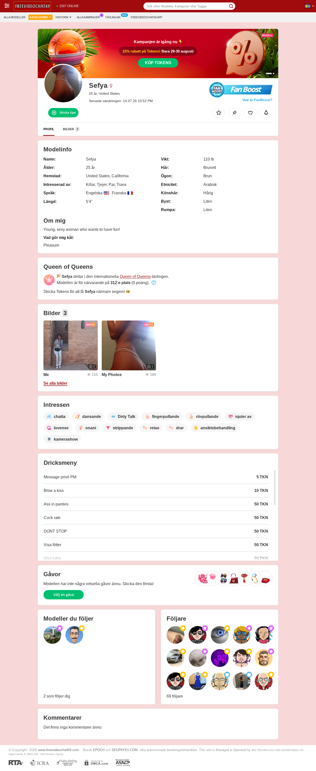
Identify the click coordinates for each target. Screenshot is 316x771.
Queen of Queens (135, 276)
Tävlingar (112, 17)
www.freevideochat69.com (58, 750)
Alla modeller (14, 17)
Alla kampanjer (88, 17)
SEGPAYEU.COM (125, 750)
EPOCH (98, 750)
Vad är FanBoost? (257, 100)
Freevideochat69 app (146, 17)
